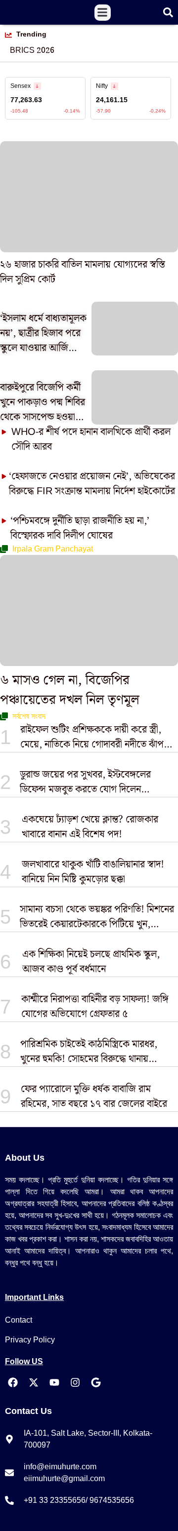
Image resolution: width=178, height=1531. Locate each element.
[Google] (96, 1382)
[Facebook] (13, 1382)
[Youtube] (54, 1382)
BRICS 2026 (32, 51)
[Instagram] (75, 1382)
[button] (102, 12)
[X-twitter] (34, 1382)
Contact (18, 1320)
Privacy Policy (30, 1339)
